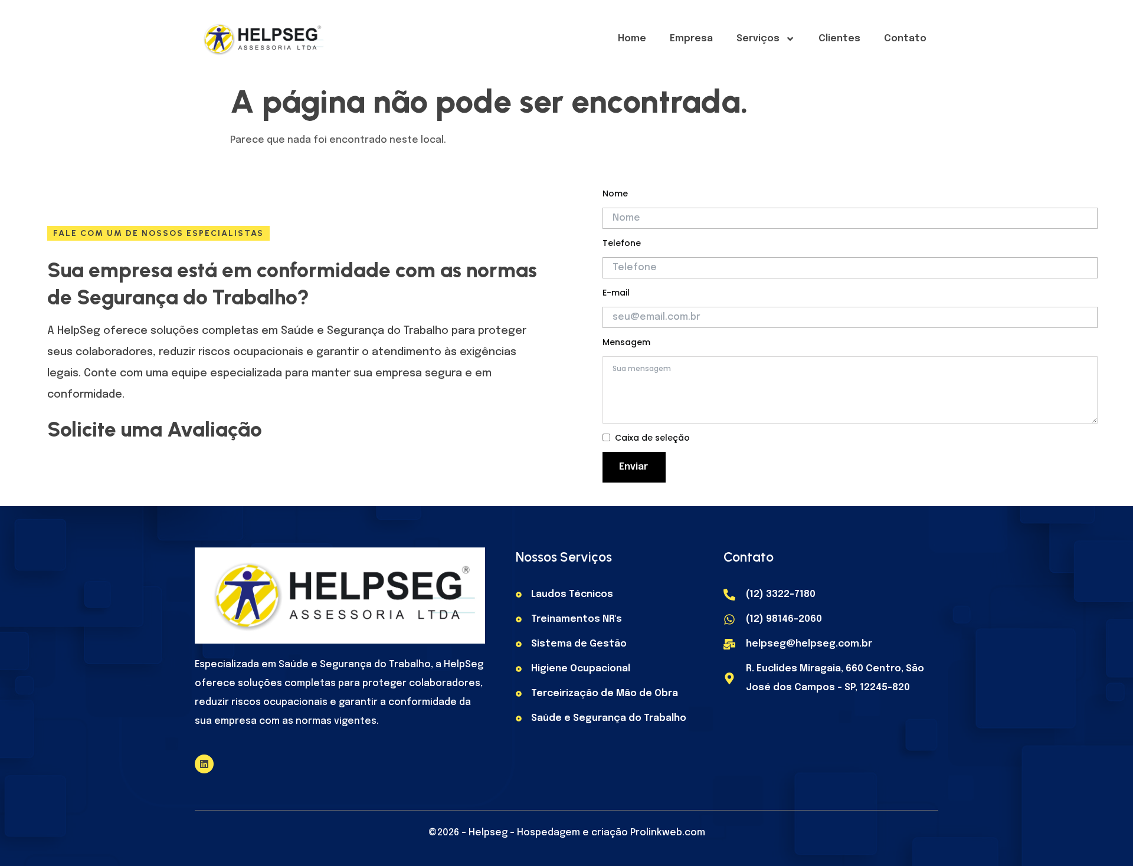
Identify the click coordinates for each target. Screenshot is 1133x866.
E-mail (616, 292)
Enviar (633, 467)
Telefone (621, 243)
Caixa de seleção (652, 438)
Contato (905, 39)
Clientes (839, 39)
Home (632, 39)
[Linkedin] (204, 764)
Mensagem (626, 342)
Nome (615, 193)
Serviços (758, 39)
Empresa (691, 39)
